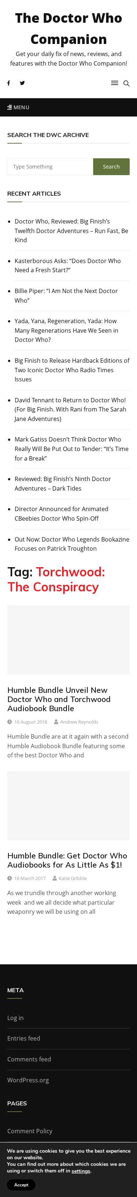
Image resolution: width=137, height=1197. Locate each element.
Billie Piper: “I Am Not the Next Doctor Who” (66, 295)
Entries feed (23, 1038)
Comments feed (29, 1059)
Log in (15, 1018)
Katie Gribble (73, 878)
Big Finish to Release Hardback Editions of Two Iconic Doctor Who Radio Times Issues (72, 369)
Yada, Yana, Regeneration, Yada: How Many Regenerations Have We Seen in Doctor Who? (66, 330)
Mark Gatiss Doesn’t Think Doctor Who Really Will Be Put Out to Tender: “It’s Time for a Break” (72, 448)
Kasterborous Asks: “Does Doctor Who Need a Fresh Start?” (68, 265)
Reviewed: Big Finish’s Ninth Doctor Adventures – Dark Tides (63, 483)
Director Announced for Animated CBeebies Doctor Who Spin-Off (62, 513)
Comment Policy (29, 1131)
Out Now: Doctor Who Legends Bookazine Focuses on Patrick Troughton (72, 544)
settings (81, 1171)
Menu (20, 107)
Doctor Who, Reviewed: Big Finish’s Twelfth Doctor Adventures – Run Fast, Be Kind (71, 230)
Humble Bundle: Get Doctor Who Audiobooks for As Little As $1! (67, 860)
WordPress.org (28, 1080)
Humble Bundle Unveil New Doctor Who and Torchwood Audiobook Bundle (59, 699)
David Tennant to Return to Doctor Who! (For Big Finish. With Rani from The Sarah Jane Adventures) (70, 409)
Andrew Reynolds (79, 721)
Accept (21, 1185)
